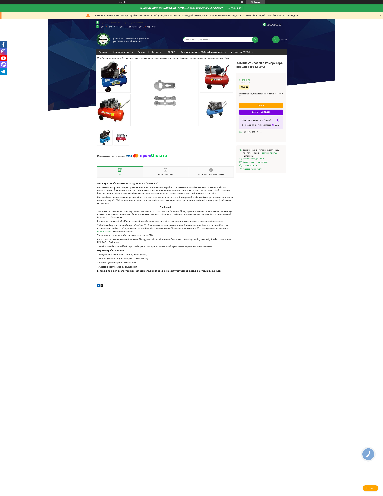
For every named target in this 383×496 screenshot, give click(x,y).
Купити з (256, 112)
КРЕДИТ (171, 52)
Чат (373, 488)
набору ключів (104, 231)
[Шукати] (255, 40)
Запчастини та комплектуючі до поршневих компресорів (150, 58)
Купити (261, 105)
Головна (103, 52)
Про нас (141, 52)
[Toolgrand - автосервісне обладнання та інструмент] (103, 39)
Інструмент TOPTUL (240, 52)
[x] (102, 286)
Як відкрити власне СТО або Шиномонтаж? (202, 52)
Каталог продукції (122, 52)
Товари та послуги (110, 58)
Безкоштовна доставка (253, 158)
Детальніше (234, 8)
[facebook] (98, 286)
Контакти (156, 52)
